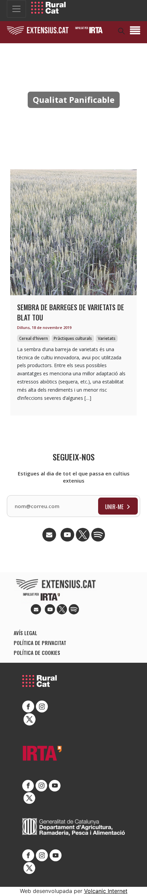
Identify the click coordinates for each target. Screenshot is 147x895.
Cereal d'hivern (33, 338)
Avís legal (25, 633)
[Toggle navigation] (16, 9)
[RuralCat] (48, 7)
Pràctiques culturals (73, 338)
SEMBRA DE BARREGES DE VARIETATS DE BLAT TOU (70, 312)
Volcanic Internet (106, 891)
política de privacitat (40, 642)
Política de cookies (37, 652)
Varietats (107, 338)
